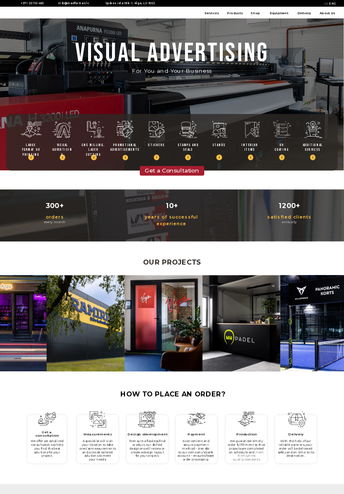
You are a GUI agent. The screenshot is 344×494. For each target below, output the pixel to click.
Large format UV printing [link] (31, 147)
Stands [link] (219, 145)
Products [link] (235, 13)
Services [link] (211, 13)
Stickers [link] (156, 145)
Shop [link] (255, 13)
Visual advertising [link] (62, 150)
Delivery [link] (304, 13)
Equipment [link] (279, 13)
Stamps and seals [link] (189, 147)
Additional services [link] (313, 147)
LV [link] (326, 3)
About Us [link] (328, 13)
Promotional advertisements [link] (125, 147)
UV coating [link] (282, 147)
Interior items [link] (250, 147)
